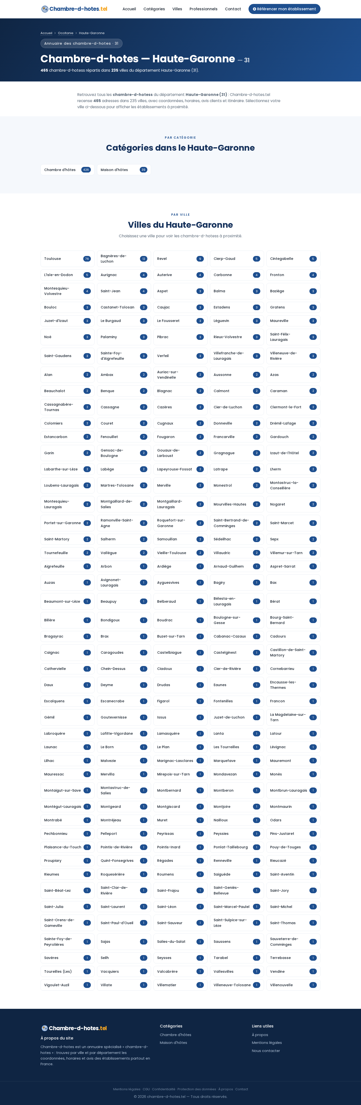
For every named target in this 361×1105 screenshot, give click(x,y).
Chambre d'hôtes (175, 1034)
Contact (233, 9)
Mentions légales (267, 1042)
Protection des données (197, 1089)
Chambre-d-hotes (78, 9)
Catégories (154, 9)
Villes (177, 9)
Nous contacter (266, 1050)
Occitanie (65, 33)
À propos (260, 1034)
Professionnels (204, 9)
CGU (146, 1089)
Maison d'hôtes (173, 1042)
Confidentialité (163, 1089)
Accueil (129, 9)
